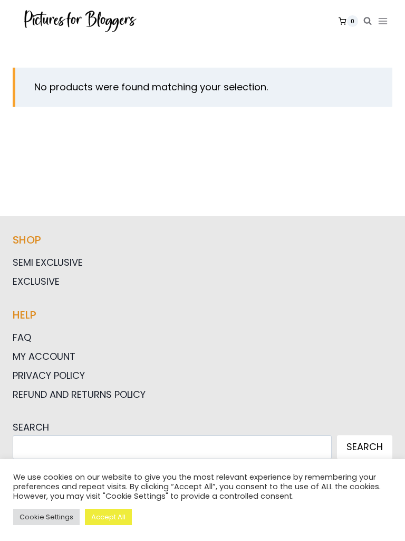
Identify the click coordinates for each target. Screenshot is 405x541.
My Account (44, 356)
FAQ (22, 337)
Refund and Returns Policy (79, 394)
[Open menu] (385, 21)
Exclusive (36, 281)
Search (31, 427)
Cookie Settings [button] (46, 517)
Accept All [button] (108, 517)
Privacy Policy (49, 375)
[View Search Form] (367, 21)
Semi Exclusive (48, 262)
